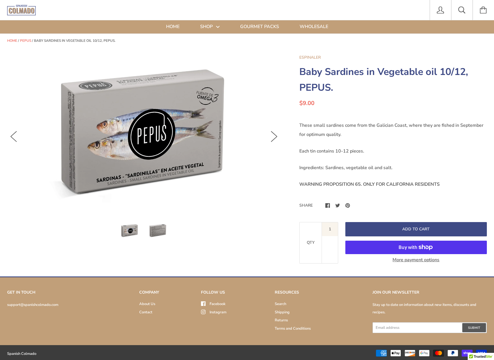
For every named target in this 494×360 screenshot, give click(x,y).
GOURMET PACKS (259, 26)
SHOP (207, 26)
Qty (310, 242)
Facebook (218, 303)
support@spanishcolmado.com (32, 304)
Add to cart (416, 229)
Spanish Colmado (21, 353)
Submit (474, 328)
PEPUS (25, 40)
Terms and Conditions (293, 328)
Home (12, 40)
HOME (173, 26)
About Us (147, 303)
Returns (281, 320)
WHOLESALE (314, 26)
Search (280, 303)
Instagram (218, 312)
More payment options (416, 260)
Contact (145, 312)
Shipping (282, 312)
